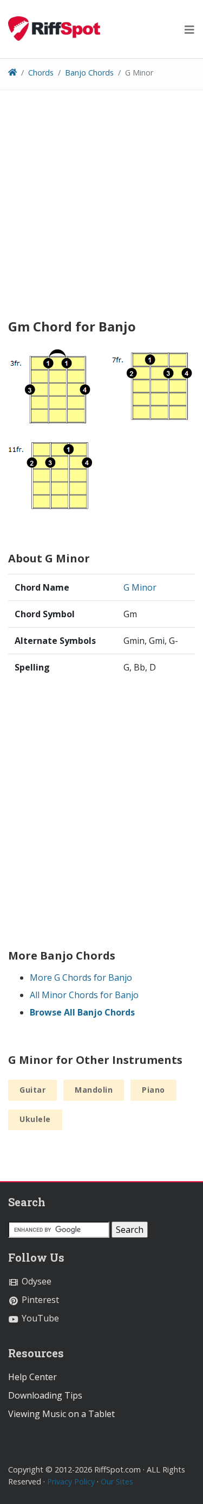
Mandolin (94, 1090)
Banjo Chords (89, 72)
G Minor (139, 587)
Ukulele (35, 1119)
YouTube (39, 1318)
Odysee (35, 1281)
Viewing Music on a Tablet (61, 1414)
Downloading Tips (45, 1395)
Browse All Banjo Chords (82, 1012)
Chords (41, 72)
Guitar (32, 1090)
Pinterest (39, 1300)
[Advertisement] (101, 208)
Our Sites (117, 1481)
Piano (153, 1090)
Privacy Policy (71, 1481)
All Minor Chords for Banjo (84, 995)
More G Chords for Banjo (81, 977)
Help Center (32, 1377)
